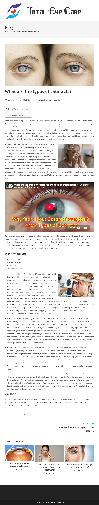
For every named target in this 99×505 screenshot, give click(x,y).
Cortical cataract (14, 347)
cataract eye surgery (16, 414)
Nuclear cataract (14, 318)
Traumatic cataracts (15, 374)
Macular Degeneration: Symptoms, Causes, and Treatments (49, 467)
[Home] (6, 31)
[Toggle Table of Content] (26, 109)
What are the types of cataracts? (28, 31)
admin (11, 100)
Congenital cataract (15, 274)
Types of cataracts (14, 113)
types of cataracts (72, 414)
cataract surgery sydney (34, 414)
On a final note (18, 115)
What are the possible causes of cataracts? (19, 464)
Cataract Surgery (43, 100)
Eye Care (58, 100)
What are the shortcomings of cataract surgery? (79, 465)
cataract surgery (32, 175)
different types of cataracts (54, 414)
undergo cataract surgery (39, 242)
